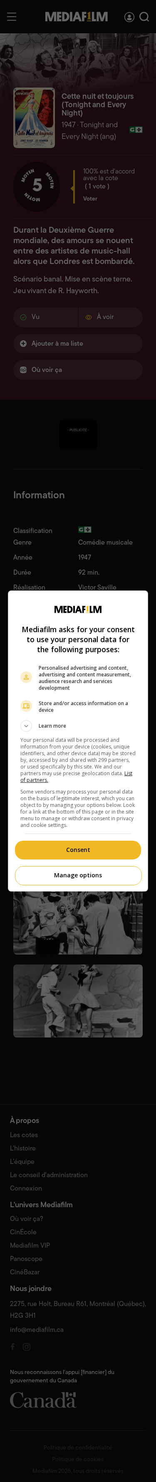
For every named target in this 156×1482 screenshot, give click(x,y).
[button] (78, 726)
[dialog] (78, 741)
